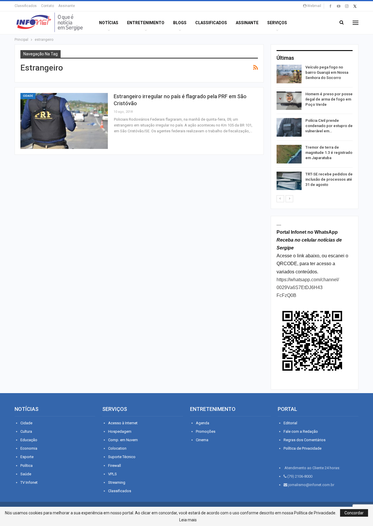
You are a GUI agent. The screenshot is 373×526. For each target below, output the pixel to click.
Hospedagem (119, 431)
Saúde (25, 474)
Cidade (28, 95)
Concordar (354, 513)
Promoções (205, 431)
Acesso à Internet (123, 423)
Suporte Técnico (122, 457)
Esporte (27, 457)
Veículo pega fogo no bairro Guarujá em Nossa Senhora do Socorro (326, 72)
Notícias (108, 22)
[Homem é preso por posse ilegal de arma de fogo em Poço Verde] (289, 101)
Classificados (26, 6)
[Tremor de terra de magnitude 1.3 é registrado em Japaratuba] (289, 154)
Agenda (202, 423)
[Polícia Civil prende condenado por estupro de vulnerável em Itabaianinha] (289, 127)
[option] (315, 128)
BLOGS (179, 22)
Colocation (117, 448)
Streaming (116, 482)
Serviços (277, 22)
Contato (47, 6)
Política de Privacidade (302, 448)
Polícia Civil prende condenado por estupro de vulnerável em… (329, 125)
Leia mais (188, 520)
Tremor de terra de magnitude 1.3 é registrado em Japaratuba (328, 152)
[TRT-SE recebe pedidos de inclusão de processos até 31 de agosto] (289, 181)
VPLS (112, 474)
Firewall (114, 465)
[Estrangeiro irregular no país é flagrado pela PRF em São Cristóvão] (64, 121)
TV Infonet (29, 482)
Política (26, 465)
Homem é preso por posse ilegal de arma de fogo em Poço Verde (329, 99)
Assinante (66, 6)
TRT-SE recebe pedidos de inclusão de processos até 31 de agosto (329, 179)
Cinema (202, 440)
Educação (28, 440)
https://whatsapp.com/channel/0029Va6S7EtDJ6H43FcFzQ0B (308, 287)
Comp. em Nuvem (123, 440)
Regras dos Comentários (305, 440)
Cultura (26, 431)
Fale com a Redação (301, 431)
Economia (28, 448)
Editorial (290, 423)
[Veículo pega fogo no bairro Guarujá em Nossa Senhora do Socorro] (289, 74)
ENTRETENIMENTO (145, 22)
